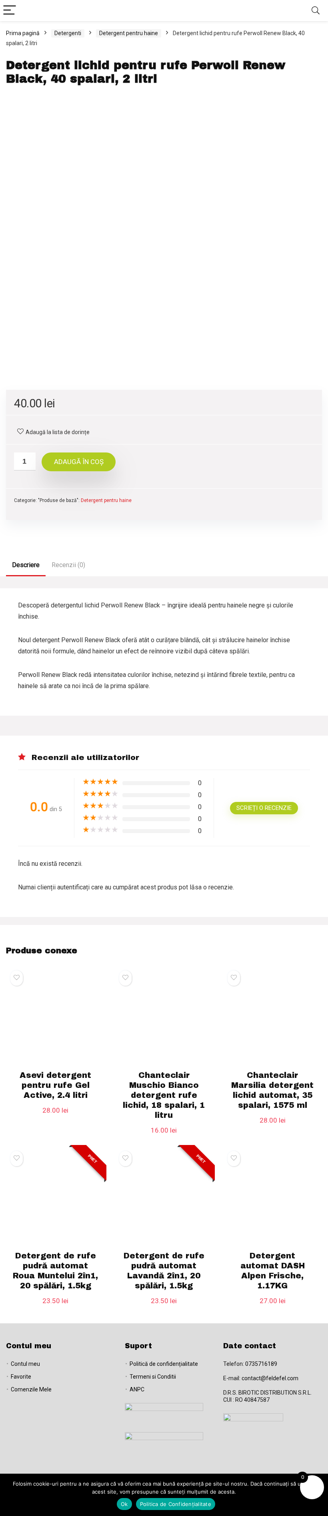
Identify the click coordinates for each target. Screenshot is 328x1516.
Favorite (21, 1376)
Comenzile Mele (31, 1389)
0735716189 (261, 1364)
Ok (124, 1504)
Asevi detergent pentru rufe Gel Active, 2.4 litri (55, 1085)
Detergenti (67, 33)
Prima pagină (23, 33)
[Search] (315, 10)
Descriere (26, 565)
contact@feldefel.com (270, 1378)
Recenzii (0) (68, 565)
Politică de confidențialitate (164, 1364)
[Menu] (9, 10)
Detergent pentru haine (128, 33)
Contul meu (25, 1364)
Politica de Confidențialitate (175, 1504)
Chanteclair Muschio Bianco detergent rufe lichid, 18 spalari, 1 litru (164, 1095)
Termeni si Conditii (153, 1376)
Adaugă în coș (79, 462)
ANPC (137, 1389)
